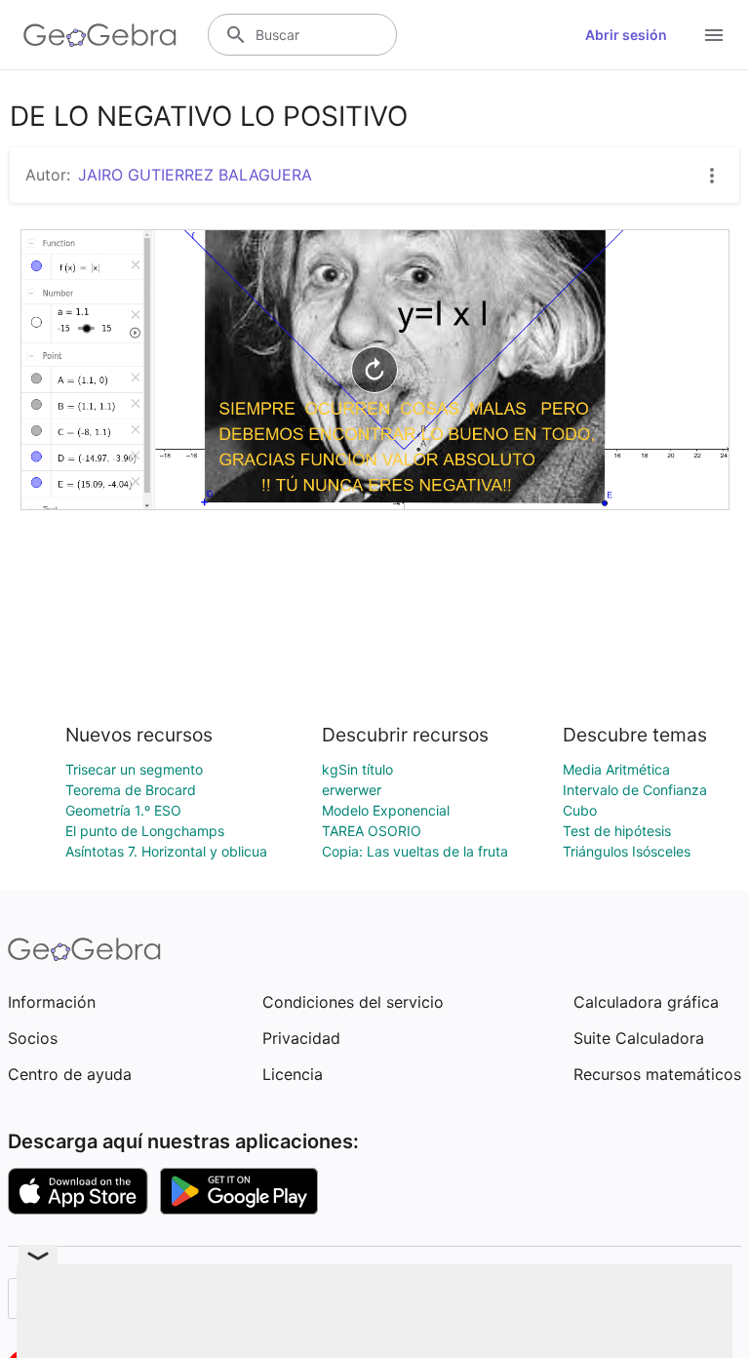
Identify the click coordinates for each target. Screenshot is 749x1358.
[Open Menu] (714, 35)
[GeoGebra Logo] (100, 35)
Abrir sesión (626, 34)
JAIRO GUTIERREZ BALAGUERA (195, 174)
